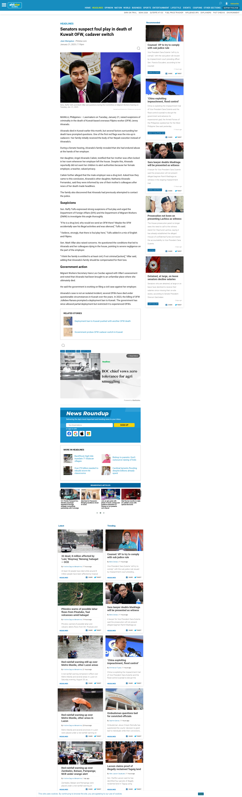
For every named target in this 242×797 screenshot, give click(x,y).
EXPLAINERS (206, 13)
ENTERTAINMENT (161, 8)
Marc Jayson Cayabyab (117, 774)
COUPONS (197, 8)
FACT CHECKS (219, 13)
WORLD (126, 8)
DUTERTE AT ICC (156, 13)
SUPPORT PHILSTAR (231, 8)
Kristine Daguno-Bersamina (72, 566)
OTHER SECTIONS (212, 8)
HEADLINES (97, 8)
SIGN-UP (124, 425)
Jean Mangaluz (67, 41)
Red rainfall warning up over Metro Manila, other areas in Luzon (77, 717)
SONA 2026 (143, 13)
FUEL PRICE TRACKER (174, 13)
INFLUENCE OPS (192, 13)
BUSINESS (137, 8)
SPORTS (147, 8)
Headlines (66, 23)
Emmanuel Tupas (115, 668)
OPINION (109, 8)
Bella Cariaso (113, 562)
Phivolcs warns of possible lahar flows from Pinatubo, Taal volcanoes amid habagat (79, 612)
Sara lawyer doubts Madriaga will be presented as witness (123, 609)
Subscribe (235, 4)
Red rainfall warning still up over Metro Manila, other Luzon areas (79, 663)
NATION (118, 8)
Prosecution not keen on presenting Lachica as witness (165, 217)
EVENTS (187, 8)
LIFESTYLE (176, 8)
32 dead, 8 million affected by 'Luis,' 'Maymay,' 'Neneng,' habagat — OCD (79, 559)
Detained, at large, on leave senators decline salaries (163, 278)
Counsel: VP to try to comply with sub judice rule (123, 556)
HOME (88, 8)
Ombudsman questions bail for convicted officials (122, 715)
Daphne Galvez (114, 721)
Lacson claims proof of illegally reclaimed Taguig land (124, 768)
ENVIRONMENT (233, 13)
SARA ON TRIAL (130, 13)
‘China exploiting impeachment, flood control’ (123, 662)
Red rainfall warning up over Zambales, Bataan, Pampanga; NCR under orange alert (78, 770)
